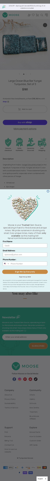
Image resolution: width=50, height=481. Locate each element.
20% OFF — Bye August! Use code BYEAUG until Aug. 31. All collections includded (27, 7)
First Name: (8, 241)
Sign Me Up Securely (25, 271)
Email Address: (9, 250)
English (40, 479)
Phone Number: (10, 259)
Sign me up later (25, 276)
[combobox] (42, 478)
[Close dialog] (48, 191)
